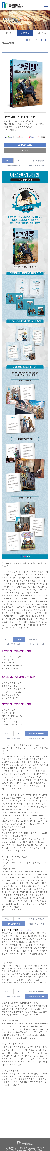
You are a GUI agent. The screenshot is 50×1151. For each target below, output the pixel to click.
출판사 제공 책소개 (36, 165)
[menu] (46, 5)
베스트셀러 (25, 33)
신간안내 (8, 33)
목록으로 (25, 150)
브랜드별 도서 (41, 33)
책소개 (7, 161)
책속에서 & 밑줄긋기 (36, 161)
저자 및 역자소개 (13, 165)
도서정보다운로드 (25, 145)
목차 (19, 161)
